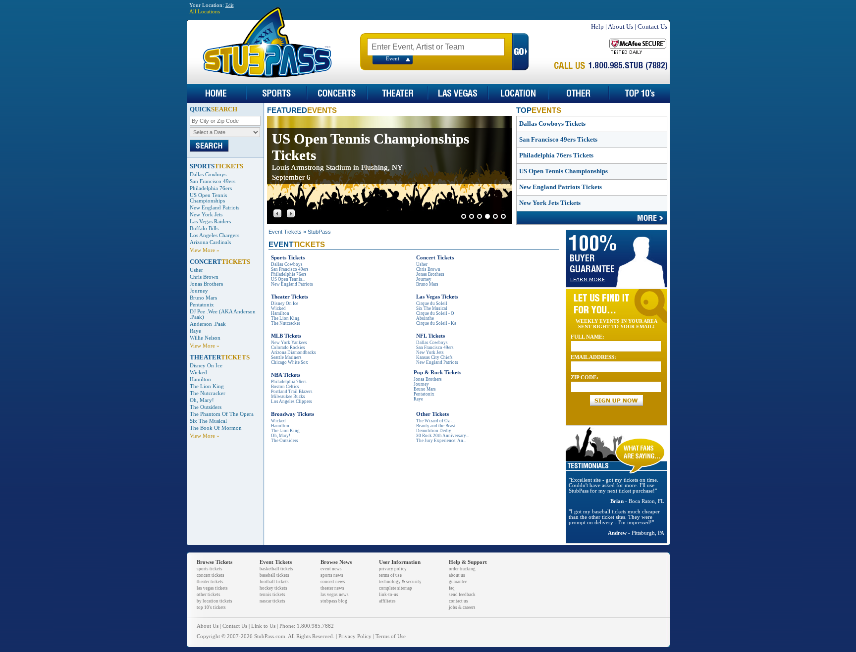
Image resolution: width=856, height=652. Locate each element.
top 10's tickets (211, 607)
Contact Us (652, 26)
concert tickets (210, 575)
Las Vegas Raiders (210, 221)
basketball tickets (276, 568)
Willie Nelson (205, 338)
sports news (332, 575)
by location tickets (214, 601)
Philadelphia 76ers (211, 188)
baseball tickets (274, 575)
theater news (332, 588)
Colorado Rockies (288, 347)
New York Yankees (289, 342)
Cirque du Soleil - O (435, 313)
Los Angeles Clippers (291, 401)
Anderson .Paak (208, 324)
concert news (333, 581)
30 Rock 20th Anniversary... (442, 435)
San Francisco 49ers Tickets (558, 139)
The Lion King (207, 386)
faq (452, 588)
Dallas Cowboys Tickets (552, 123)
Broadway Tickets (292, 414)
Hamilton (200, 379)
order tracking (462, 568)
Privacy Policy (355, 636)
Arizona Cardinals (210, 242)
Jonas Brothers (206, 284)
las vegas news (335, 594)
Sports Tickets (288, 257)
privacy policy (393, 568)
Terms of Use (390, 636)
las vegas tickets (212, 588)
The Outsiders (205, 407)
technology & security (400, 581)
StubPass (319, 232)
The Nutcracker (207, 393)
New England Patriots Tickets (560, 187)
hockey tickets (273, 588)
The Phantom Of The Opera (222, 414)
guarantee (458, 581)
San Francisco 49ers (212, 181)
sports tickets (209, 568)
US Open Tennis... (288, 279)
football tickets (274, 581)
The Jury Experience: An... (441, 440)
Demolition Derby (433, 430)
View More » (204, 250)
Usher (196, 270)
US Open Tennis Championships (208, 198)
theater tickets (210, 581)
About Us (620, 26)
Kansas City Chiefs (434, 357)
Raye (195, 331)
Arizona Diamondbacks (293, 352)
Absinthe (425, 318)
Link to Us (263, 626)
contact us (458, 601)
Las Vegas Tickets (437, 297)
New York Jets (206, 214)
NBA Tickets (285, 375)
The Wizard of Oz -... (435, 420)
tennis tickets (272, 594)
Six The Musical (208, 421)
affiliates (387, 601)
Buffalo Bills (204, 228)
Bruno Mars (203, 298)
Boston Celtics (285, 386)
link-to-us (388, 594)
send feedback (462, 594)
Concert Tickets (435, 257)
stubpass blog (334, 601)
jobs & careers (462, 607)
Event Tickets (285, 232)
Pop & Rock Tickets (437, 372)
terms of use (390, 575)
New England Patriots (214, 207)
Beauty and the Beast (436, 425)
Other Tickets (432, 414)
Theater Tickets (289, 297)
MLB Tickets (286, 336)
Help (597, 26)
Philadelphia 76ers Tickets (556, 155)
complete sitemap (395, 588)
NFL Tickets (430, 336)
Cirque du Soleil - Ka (436, 323)
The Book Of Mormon (216, 428)
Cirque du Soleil (431, 303)
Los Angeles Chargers (214, 235)
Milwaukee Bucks (288, 396)
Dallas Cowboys (208, 174)
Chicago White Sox (289, 362)
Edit (229, 5)
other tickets (208, 594)
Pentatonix (202, 304)
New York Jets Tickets (550, 202)
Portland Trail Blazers (292, 391)
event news (331, 568)
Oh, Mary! (202, 400)
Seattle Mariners (286, 357)
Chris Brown (204, 277)
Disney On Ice (206, 365)
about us (457, 575)
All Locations (204, 11)
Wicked (198, 372)
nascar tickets (272, 601)
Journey (199, 291)
